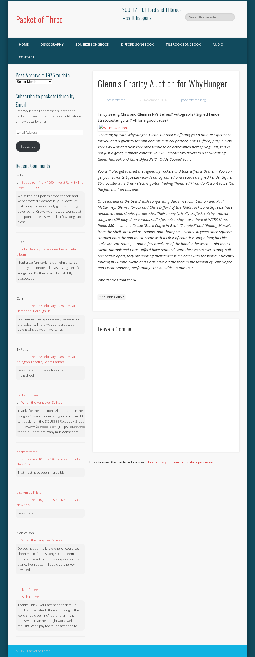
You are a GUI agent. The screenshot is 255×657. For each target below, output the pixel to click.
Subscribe (28, 146)
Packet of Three (39, 19)
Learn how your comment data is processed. (181, 462)
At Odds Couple (113, 297)
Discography (52, 44)
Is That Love (30, 596)
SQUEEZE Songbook (92, 44)
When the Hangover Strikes (41, 402)
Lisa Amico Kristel (29, 492)
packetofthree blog (193, 100)
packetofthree (116, 100)
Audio (218, 44)
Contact (27, 57)
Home (24, 44)
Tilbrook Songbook (183, 44)
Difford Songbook (137, 44)
